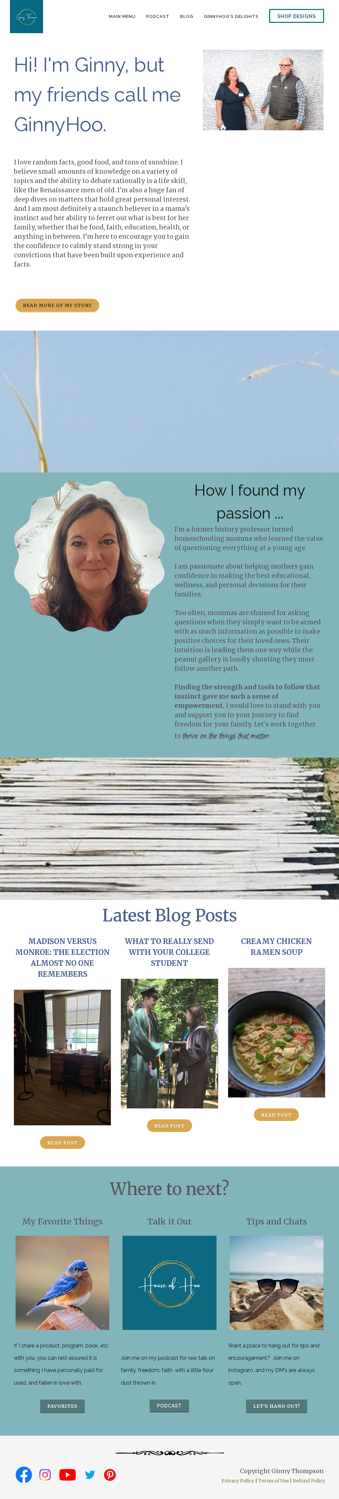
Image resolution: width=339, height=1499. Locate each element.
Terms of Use (273, 1481)
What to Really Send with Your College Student (169, 952)
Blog (186, 16)
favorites (62, 1406)
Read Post (62, 1143)
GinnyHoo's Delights (231, 16)
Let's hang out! (276, 1406)
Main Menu (122, 16)
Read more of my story (57, 305)
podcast (158, 16)
